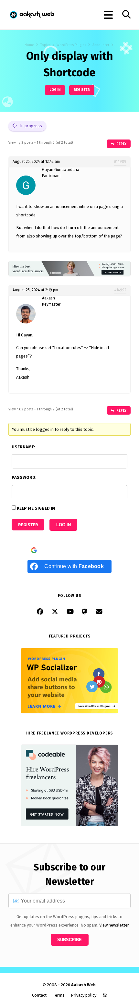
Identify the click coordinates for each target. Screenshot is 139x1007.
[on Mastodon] (85, 612)
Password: (24, 477)
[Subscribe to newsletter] (99, 612)
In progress (30, 125)
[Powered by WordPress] (105, 995)
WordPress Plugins (71, 45)
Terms (59, 995)
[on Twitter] (55, 612)
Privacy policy (83, 995)
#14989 (120, 161)
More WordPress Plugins (95, 706)
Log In (63, 524)
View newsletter (114, 925)
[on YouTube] (70, 612)
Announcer (100, 45)
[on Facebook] (40, 612)
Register (82, 90)
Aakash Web (31, 14)
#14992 (120, 290)
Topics (45, 45)
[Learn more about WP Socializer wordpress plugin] (69, 712)
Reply (121, 144)
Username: (23, 446)
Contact (39, 995)
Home (29, 45)
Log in (54, 90)
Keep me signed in (36, 508)
